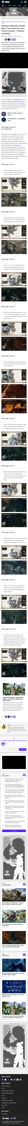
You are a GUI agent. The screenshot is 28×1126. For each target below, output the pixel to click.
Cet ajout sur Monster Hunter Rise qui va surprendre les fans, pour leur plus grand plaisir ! (14, 802)
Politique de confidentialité (8, 1103)
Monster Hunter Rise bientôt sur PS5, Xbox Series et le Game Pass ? (15, 812)
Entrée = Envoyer (13, 749)
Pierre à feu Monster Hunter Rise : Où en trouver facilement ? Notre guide (13, 946)
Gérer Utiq (4, 1105)
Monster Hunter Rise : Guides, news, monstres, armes (13, 22)
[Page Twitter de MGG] (8, 1080)
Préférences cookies (7, 1100)
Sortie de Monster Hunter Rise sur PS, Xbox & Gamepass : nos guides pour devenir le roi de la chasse (15, 807)
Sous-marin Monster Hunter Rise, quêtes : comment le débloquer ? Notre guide (13, 699)
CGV (2, 1107)
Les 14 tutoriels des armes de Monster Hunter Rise (12, 925)
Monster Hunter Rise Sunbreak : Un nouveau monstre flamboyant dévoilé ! (13, 826)
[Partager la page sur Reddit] (11, 39)
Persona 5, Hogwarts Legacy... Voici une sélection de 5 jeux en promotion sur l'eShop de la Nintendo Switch (14, 780)
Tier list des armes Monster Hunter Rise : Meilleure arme (13, 995)
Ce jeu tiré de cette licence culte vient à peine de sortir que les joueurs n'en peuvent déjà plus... (15, 796)
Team (3, 1088)
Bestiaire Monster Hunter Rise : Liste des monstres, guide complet (13, 974)
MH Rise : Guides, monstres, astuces (15, 113)
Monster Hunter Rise (18, 18)
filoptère (17, 99)
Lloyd (19, 36)
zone (2, 103)
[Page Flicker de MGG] (18, 1080)
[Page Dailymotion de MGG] (14, 1080)
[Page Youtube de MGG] (11, 1080)
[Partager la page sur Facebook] (6, 39)
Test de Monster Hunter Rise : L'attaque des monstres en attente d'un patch (13, 903)
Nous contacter (5, 1086)
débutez (17, 145)
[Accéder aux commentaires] (14, 39)
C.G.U (3, 1095)
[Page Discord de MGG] (5, 1080)
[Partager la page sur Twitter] (9, 39)
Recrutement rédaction (8, 1090)
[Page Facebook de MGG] (2, 1080)
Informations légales (7, 1093)
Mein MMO (4, 1114)
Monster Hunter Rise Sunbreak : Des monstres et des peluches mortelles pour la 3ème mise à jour (15, 817)
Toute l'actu (14, 830)
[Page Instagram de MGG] (21, 1080)
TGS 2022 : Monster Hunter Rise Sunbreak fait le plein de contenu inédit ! (15, 822)
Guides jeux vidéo (9, 18)
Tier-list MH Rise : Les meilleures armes (16, 119)
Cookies (3, 1098)
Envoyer (23, 749)
